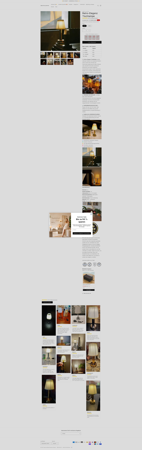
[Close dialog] (91, 214)
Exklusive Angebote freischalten (82, 233)
